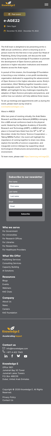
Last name (13, 192)
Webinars (6, 288)
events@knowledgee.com (12, 106)
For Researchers (9, 246)
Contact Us (7, 400)
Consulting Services (11, 263)
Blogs (5, 280)
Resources (8, 276)
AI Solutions (8, 270)
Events (5, 284)
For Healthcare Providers (14, 249)
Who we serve (11, 227)
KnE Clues (7, 291)
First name (13, 182)
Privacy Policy (9, 397)
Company (8, 297)
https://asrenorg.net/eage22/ (36, 156)
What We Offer (11, 255)
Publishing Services (11, 259)
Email (11, 202)
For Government (10, 231)
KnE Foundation (9, 312)
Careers (6, 309)
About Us (6, 301)
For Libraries (8, 242)
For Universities (9, 235)
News (5, 305)
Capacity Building (10, 267)
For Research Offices (12, 238)
